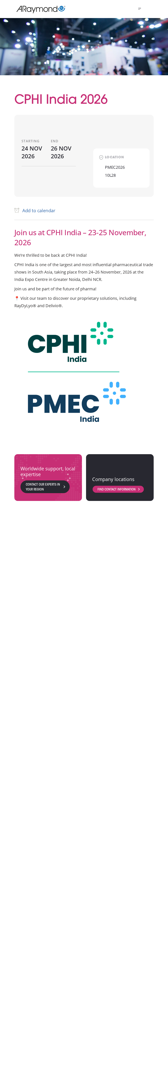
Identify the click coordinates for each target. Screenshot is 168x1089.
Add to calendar (38, 210)
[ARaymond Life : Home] (39, 9)
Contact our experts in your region (43, 487)
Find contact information (117, 489)
